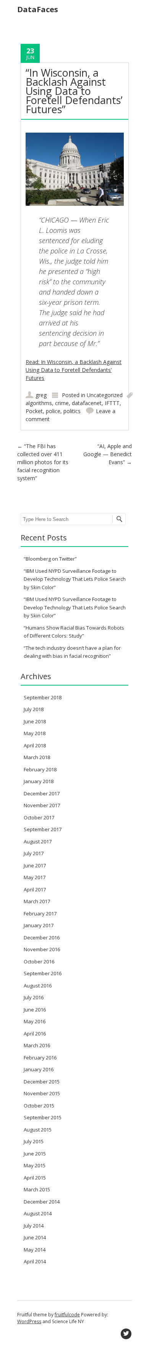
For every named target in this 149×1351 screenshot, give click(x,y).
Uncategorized (105, 395)
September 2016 (43, 973)
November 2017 (42, 805)
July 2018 (34, 709)
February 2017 (40, 913)
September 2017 (43, 829)
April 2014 (35, 1261)
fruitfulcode (67, 1314)
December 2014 (42, 1201)
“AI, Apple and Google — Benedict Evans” (107, 454)
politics (72, 411)
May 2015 (34, 1165)
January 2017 (38, 925)
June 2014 (35, 1237)
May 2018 (34, 733)
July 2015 (34, 1141)
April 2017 (35, 889)
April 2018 (35, 745)
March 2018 (37, 757)
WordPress (29, 1321)
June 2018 (35, 721)
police (53, 411)
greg (41, 395)
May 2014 (34, 1249)
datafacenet (87, 403)
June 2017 (35, 865)
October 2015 (39, 1105)
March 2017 (37, 901)
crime (62, 403)
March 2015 (37, 1189)
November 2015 (42, 1093)
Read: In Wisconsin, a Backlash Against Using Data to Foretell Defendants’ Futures (73, 369)
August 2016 (38, 985)
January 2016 (38, 1069)
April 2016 (35, 1033)
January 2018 (38, 781)
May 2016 (34, 1021)
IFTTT (112, 403)
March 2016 (37, 1045)
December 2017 (42, 793)
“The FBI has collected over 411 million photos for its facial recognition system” (42, 462)
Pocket (34, 411)
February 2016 (40, 1057)
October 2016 (39, 961)
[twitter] (126, 1334)
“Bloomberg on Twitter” (50, 558)
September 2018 (43, 697)
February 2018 (40, 769)
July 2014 (34, 1225)
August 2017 (38, 841)
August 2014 (38, 1213)
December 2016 (42, 937)
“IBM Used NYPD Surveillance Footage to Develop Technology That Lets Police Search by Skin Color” (75, 579)
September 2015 (43, 1117)
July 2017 (34, 853)
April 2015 (35, 1177)
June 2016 (35, 1009)
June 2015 (35, 1153)
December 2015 (42, 1081)
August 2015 (38, 1129)
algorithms (39, 403)
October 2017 (39, 817)
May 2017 (34, 877)
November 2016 (42, 949)
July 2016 (34, 997)
